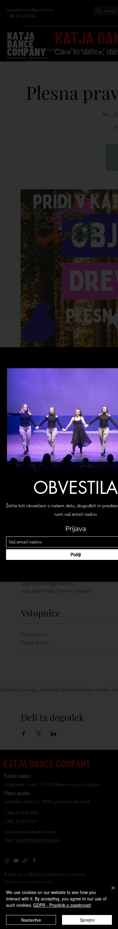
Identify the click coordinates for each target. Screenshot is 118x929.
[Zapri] (109, 891)
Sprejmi (87, 920)
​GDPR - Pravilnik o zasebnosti (62, 905)
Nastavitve (31, 920)
